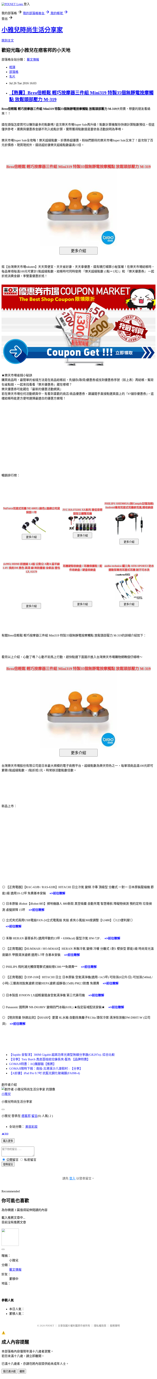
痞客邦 (26, 1116)
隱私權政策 (100, 1325)
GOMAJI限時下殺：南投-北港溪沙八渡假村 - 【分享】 (46, 1068)
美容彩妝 (31, 1126)
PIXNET (50, 1325)
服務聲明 (115, 1325)
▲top (5, 1133)
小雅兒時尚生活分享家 (32, 29)
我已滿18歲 (9, 1371)
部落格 (13, 72)
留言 (34, 1116)
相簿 (12, 67)
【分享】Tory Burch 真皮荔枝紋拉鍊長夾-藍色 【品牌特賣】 (49, 1059)
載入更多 (8, 1140)
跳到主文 (8, 40)
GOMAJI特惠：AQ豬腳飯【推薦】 (32, 1064)
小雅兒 (6, 1094)
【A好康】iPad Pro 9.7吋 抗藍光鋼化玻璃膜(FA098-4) (44, 1073)
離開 (22, 1371)
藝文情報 (33, 59)
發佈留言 (8, 1164)
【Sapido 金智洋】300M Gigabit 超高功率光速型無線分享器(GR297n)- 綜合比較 (62, 1054)
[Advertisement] (34, 434)
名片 (12, 76)
